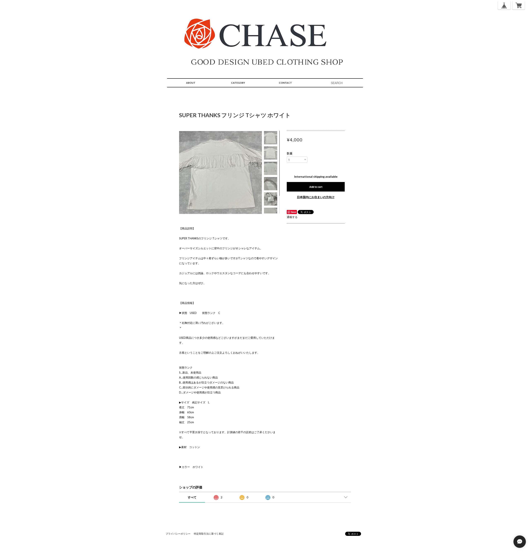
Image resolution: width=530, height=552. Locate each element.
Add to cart (315, 187)
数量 (290, 153)
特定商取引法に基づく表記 (209, 533)
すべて (192, 497)
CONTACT (285, 82)
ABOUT (190, 82)
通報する (292, 217)
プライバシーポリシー (178, 533)
